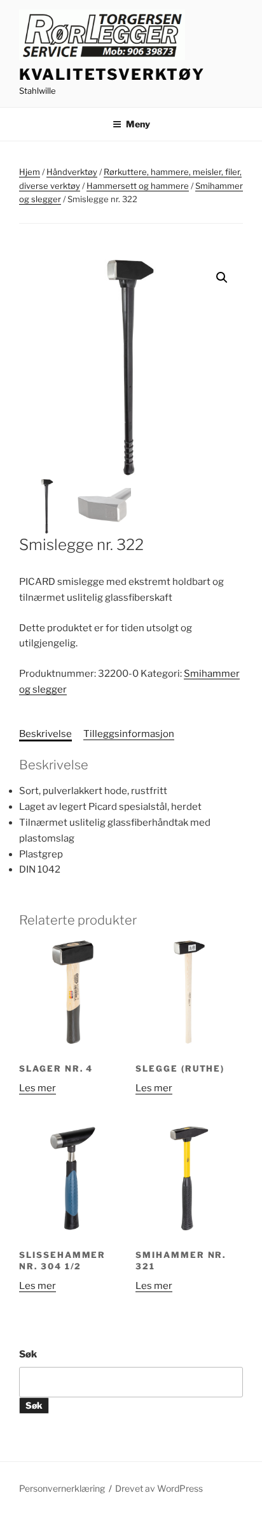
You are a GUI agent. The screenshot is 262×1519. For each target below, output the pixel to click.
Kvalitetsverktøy (112, 74)
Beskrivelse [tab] (45, 734)
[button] (221, 277)
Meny (138, 124)
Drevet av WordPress (159, 1488)
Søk (28, 1354)
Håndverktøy (71, 172)
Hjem (29, 172)
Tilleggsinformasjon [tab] (128, 734)
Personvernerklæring (62, 1488)
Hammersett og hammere (137, 186)
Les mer (37, 1088)
